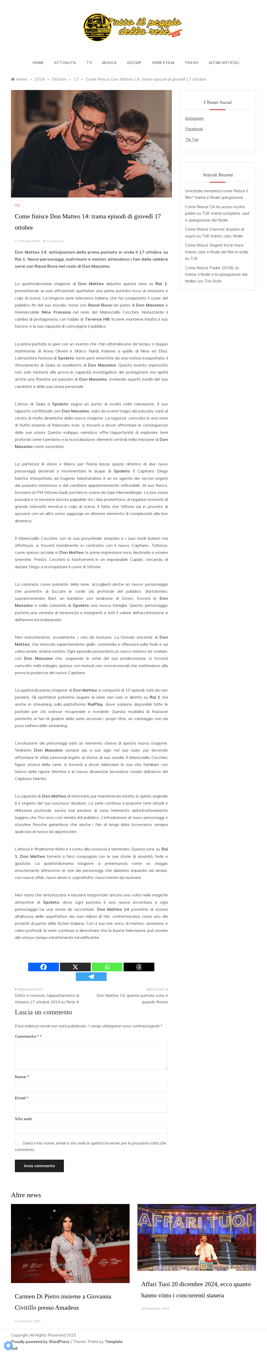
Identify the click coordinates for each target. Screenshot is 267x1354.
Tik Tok (191, 139)
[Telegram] (91, 976)
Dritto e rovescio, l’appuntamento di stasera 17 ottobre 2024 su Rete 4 (47, 999)
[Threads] (139, 967)
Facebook (194, 128)
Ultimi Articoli (224, 63)
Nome (22, 1076)
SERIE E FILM (163, 63)
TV (89, 63)
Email (21, 1097)
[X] (75, 967)
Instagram (194, 118)
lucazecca (55, 241)
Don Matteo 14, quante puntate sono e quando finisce (132, 999)
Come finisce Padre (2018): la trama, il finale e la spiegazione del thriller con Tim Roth (216, 274)
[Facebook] (43, 967)
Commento (27, 1036)
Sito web (23, 1118)
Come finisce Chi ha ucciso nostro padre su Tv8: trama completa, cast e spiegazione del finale (217, 213)
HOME (38, 63)
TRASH (191, 63)
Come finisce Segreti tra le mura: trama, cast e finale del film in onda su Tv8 (216, 252)
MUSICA (109, 63)
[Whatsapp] (107, 967)
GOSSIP (134, 63)
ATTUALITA (65, 63)
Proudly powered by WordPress (41, 1341)
